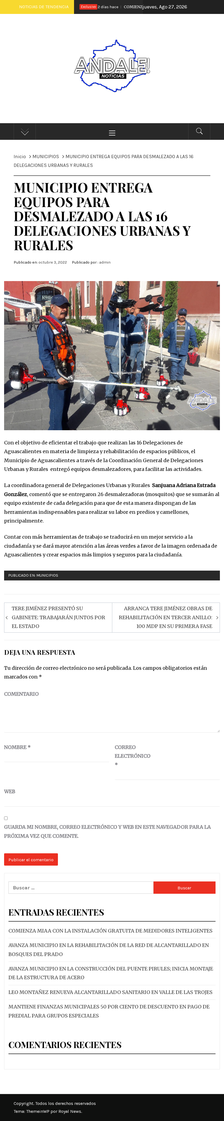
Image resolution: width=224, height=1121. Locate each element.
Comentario (21, 694)
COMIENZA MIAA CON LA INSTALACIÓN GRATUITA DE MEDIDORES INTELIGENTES (110, 931)
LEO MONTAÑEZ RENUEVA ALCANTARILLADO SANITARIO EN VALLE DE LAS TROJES (110, 992)
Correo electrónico (128, 756)
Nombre (17, 747)
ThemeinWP (38, 1111)
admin (105, 262)
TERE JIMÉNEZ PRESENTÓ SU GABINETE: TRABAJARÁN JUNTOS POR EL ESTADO (58, 617)
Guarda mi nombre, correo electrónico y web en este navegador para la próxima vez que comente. (107, 831)
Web (9, 791)
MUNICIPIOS (47, 575)
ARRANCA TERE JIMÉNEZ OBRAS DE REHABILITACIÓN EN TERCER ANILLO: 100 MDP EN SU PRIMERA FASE (165, 617)
